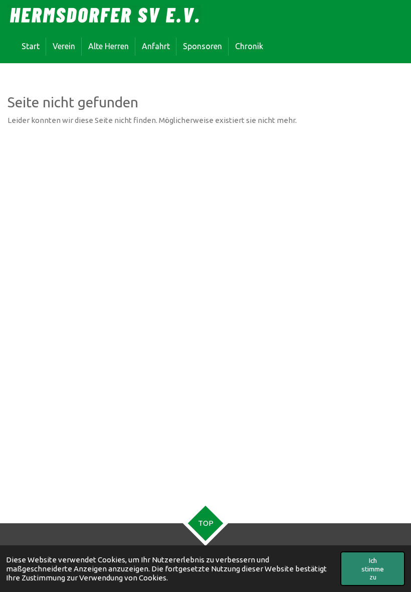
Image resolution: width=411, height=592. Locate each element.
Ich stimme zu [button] (372, 568)
